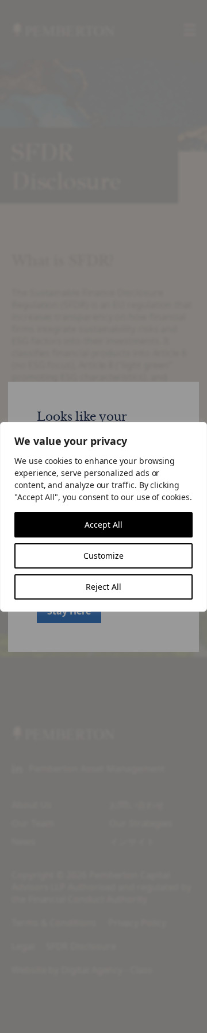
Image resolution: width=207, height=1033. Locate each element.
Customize (103, 555)
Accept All (103, 524)
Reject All (103, 586)
